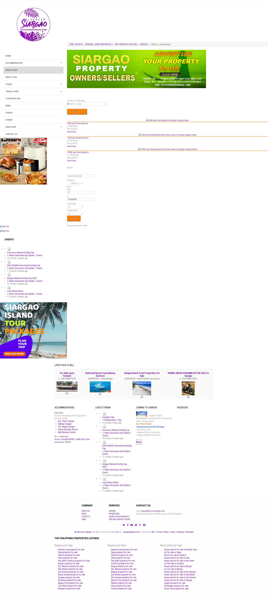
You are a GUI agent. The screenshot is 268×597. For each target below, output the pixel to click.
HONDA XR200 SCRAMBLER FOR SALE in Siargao (188, 374)
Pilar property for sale (67, 558)
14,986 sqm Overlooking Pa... (78, 152)
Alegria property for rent (121, 572)
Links (84, 519)
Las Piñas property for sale (70, 585)
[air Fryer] (23, 161)
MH (153, 532)
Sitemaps (190, 532)
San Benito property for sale (70, 569)
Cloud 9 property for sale (69, 555)
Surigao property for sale (69, 577)
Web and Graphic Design (119, 519)
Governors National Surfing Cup (20, 252)
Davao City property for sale (176, 588)
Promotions (114, 514)
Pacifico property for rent (122, 563)
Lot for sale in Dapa (172, 552)
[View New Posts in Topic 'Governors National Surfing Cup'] (9, 248)
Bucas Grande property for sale (71, 574)
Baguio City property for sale (70, 583)
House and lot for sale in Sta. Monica (180, 572)
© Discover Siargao (83, 532)
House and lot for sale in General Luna (180, 549)
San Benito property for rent (123, 574)
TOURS (9, 84)
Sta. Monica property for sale (70, 566)
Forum (9, 120)
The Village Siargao (66, 426)
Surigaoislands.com (131, 532)
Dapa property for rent (121, 552)
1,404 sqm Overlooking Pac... (78, 138)
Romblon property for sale (69, 580)
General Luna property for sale (71, 549)
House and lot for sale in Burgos (178, 566)
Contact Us (11, 134)
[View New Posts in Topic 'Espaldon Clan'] (104, 413)
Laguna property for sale (174, 583)
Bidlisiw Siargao (65, 424)
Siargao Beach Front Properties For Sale (142, 374)
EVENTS (9, 113)
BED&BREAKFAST (68, 439)
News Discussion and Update (21, 255)
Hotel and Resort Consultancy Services (100, 374)
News (84, 514)
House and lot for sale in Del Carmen (180, 577)
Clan (119, 420)
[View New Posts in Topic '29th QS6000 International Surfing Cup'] (9, 261)
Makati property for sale (121, 583)
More (139, 442)
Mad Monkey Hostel (66, 432)
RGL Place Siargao (66, 421)
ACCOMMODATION (14, 63)
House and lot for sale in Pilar (177, 558)
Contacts (86, 516)
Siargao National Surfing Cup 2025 (22, 278)
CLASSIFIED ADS (13, 98)
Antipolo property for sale (69, 588)
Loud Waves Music (15, 291)
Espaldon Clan (108, 417)
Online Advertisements (119, 516)
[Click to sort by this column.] (68, 104)
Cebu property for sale (121, 585)
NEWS (8, 105)
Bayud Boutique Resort (68, 429)
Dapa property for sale (68, 552)
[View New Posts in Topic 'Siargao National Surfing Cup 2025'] (9, 274)
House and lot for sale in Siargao (178, 580)
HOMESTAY (80, 439)
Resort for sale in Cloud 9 (175, 555)
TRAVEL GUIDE (12, 91)
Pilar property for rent (120, 558)
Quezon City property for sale (124, 580)
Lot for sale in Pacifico (174, 563)
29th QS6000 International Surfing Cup (23, 265)
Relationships (110, 420)
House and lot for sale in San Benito (179, 574)
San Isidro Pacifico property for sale (74, 560)
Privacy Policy (162, 532)
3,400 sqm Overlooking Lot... (78, 123)
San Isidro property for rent (123, 560)
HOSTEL (68, 442)
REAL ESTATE (12, 70)
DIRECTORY (11, 127)
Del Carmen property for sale (70, 572)
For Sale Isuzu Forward (67, 374)
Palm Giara (58, 413)
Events (39, 255)
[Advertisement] (33, 204)
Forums (112, 511)
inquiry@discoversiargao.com (153, 511)
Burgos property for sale (68, 563)
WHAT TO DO (11, 77)
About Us (86, 511)
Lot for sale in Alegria (173, 569)
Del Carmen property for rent (123, 577)
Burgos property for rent (121, 566)
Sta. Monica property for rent (123, 569)
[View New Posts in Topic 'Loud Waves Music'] (9, 287)
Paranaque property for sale (176, 585)
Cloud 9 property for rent (122, 555)
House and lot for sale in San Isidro (179, 560)
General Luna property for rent (124, 549)
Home (8, 56)
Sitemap (180, 532)
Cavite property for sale (121, 588)
